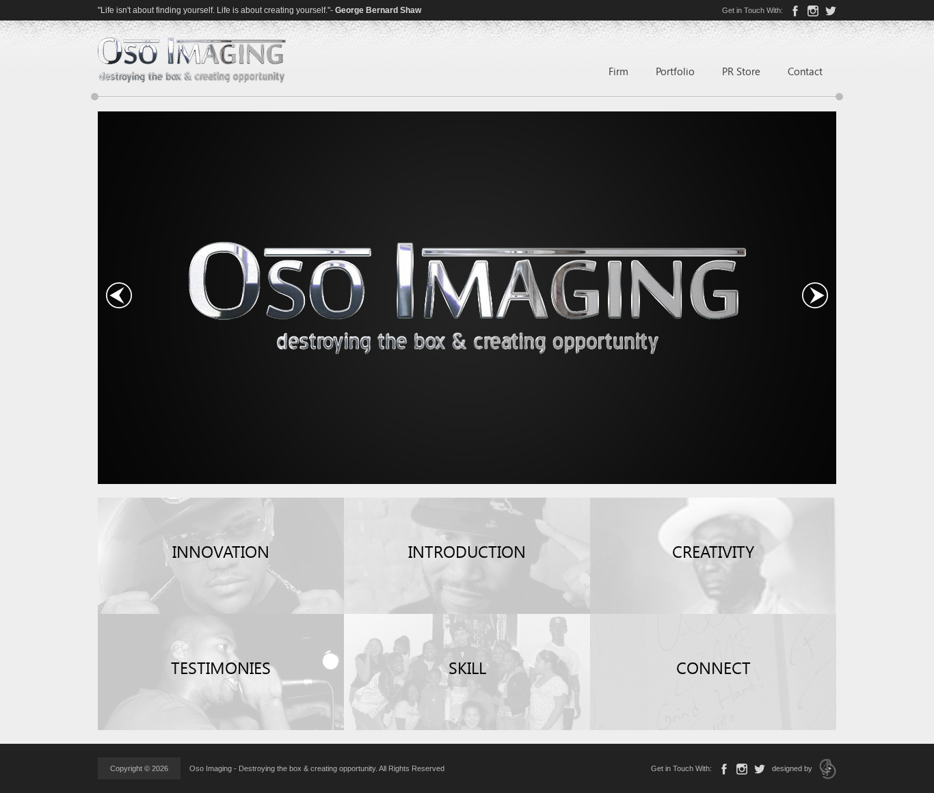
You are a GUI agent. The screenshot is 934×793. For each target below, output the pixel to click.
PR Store (741, 71)
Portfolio (675, 71)
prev (119, 295)
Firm (618, 71)
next (815, 295)
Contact (805, 71)
